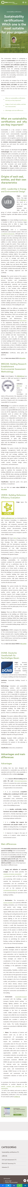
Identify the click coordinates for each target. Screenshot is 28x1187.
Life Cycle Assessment (9, 1159)
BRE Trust (19, 386)
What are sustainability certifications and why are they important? (15, 99)
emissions (7, 876)
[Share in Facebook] (3, 1185)
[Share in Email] (25, 1185)
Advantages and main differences (14, 110)
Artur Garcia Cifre (14, 45)
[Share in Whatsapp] (19, 1185)
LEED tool (23, 200)
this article (22, 358)
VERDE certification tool (7, 518)
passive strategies (8, 902)
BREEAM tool (20, 376)
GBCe (15, 538)
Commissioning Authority (10, 890)
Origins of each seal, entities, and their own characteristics (15, 105)
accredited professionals (7, 234)
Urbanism (5, 1167)
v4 (1, 278)
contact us (17, 1096)
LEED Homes (23, 320)
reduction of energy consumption (12, 874)
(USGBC (25, 220)
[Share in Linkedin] (14, 1185)
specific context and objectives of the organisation (14, 1087)
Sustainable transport (21, 997)
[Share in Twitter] (8, 1185)
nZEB (4, 1156)
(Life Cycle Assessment (20, 781)
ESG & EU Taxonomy (9, 1163)
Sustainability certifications (14, 12)
